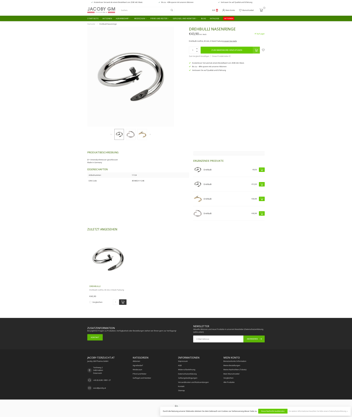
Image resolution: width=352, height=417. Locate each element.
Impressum (183, 361)
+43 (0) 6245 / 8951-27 (102, 380)
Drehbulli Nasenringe (108, 24)
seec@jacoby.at (99, 388)
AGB (180, 365)
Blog (203, 18)
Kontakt (95, 337)
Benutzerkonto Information (234, 361)
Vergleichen (97, 302)
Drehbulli (95, 286)
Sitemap (181, 390)
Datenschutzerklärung (187, 374)
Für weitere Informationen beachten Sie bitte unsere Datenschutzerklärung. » (318, 411)
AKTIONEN (228, 18)
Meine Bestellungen (231, 365)
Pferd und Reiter (158, 18)
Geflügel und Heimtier (184, 18)
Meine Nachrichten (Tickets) (235, 369)
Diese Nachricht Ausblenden (273, 411)
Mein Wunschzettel (231, 374)
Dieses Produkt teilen (220, 56)
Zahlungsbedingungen (187, 378)
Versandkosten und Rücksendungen (193, 382)
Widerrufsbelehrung (186, 369)
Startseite (93, 18)
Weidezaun (139, 18)
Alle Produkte (229, 382)
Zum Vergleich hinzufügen (199, 56)
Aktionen (107, 18)
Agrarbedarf (122, 18)
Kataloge (214, 18)
